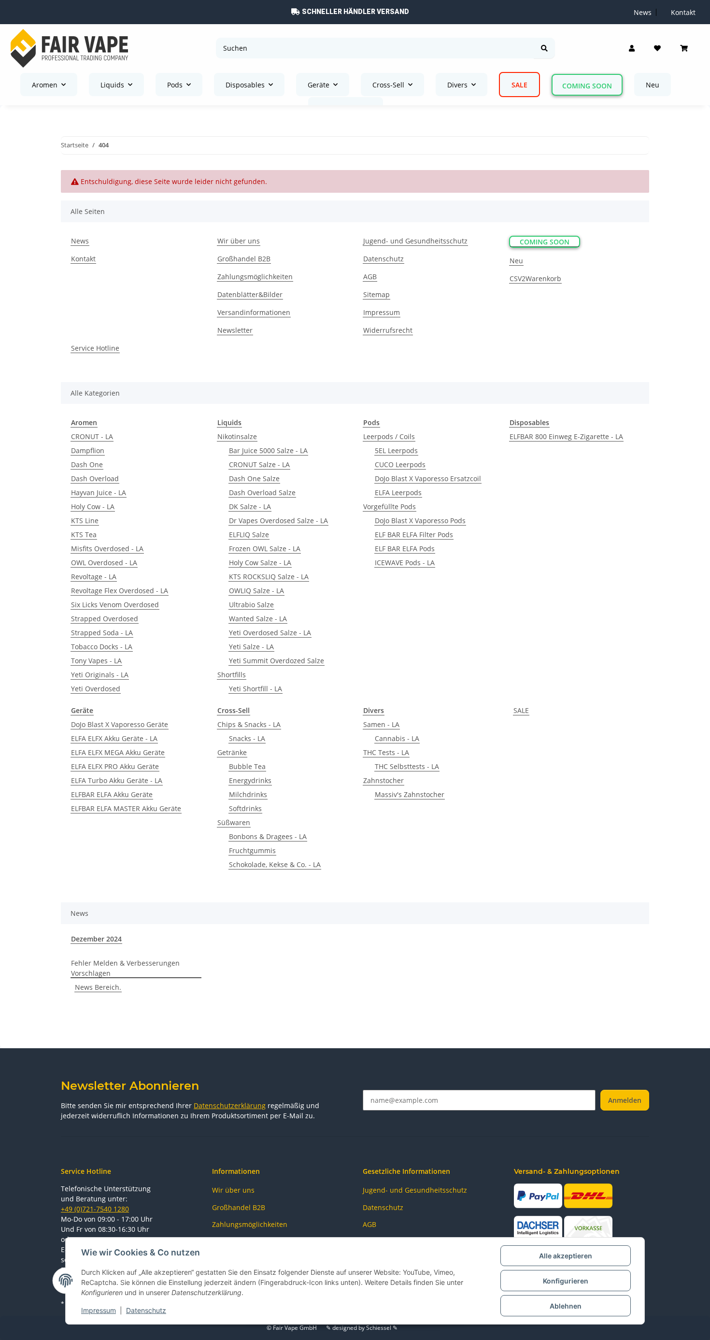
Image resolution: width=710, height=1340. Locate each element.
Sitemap (376, 294)
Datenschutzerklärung (230, 1105)
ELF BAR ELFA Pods (405, 548)
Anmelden (624, 1100)
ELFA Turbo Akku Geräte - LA (116, 780)
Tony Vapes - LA (96, 660)
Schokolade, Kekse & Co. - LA (275, 864)
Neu (652, 84)
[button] (631, 48)
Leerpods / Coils (389, 436)
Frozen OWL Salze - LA (264, 548)
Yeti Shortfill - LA (255, 688)
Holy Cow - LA (92, 506)
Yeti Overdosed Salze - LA (270, 632)
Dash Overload (95, 478)
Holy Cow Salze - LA (260, 562)
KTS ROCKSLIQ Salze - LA (269, 576)
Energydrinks (250, 780)
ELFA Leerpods (398, 492)
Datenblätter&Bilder (250, 294)
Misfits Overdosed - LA (107, 548)
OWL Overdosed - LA (104, 562)
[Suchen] (544, 48)
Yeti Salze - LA (251, 646)
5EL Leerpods (396, 450)
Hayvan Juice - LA (98, 492)
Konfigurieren (565, 1281)
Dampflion (87, 450)
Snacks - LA (247, 738)
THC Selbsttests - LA (407, 766)
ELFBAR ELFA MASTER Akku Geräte (126, 808)
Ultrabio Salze (251, 604)
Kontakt (83, 258)
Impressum (98, 1310)
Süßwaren (233, 822)
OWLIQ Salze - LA (256, 590)
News (80, 240)
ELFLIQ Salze (249, 534)
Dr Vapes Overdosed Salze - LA (278, 520)
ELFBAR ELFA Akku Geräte (112, 794)
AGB (370, 276)
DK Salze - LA (250, 506)
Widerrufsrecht (387, 330)
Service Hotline (95, 348)
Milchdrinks (248, 794)
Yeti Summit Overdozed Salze (276, 660)
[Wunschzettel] (657, 48)
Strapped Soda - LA (102, 632)
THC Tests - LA (386, 752)
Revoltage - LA (93, 576)
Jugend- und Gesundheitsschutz (415, 240)
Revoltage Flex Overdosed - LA (119, 590)
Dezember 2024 (96, 938)
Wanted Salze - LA (258, 618)
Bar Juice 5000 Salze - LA (268, 450)
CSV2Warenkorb (535, 278)
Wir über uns (238, 240)
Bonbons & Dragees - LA (268, 836)
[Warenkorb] (684, 48)
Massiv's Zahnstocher (409, 794)
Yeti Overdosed (95, 688)
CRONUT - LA (92, 436)
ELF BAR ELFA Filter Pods (414, 534)
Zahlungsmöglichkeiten (255, 276)
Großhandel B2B (243, 258)
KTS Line (85, 520)
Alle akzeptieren (565, 1256)
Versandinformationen (253, 312)
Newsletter (235, 330)
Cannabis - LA (397, 738)
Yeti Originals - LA (99, 674)
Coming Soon (587, 85)
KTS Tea (84, 534)
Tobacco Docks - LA (101, 646)
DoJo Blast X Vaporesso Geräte (119, 724)
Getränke (232, 752)
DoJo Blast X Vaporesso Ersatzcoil (428, 478)
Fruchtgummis (252, 850)
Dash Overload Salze (262, 492)
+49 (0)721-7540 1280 (95, 1208)
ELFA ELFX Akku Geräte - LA (114, 738)
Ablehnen (566, 1306)
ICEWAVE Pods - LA (405, 562)
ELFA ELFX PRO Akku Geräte (115, 766)
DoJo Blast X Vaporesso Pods (420, 520)
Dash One (87, 464)
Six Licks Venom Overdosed (115, 604)
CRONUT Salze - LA (259, 464)
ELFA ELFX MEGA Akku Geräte (118, 752)
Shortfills (231, 674)
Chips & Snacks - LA (249, 724)
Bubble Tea (247, 766)
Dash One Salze (254, 478)
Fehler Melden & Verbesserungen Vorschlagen (125, 968)
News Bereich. (98, 987)
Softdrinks (245, 808)
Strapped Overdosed (104, 618)
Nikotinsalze (237, 436)
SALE (521, 710)
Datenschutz (146, 1310)
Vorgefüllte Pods (389, 506)
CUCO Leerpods (400, 464)
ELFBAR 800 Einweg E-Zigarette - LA (566, 436)
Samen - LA (381, 724)
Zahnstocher (383, 780)
